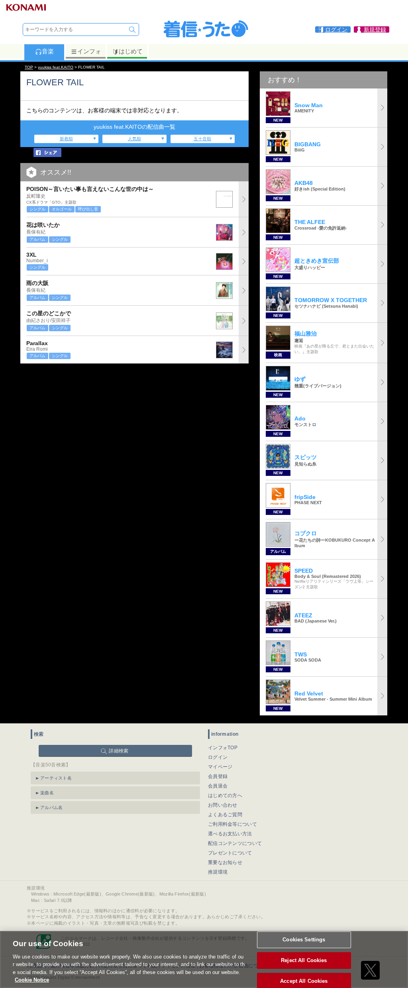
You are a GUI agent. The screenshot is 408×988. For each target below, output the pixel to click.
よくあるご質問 (225, 814)
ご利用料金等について (232, 824)
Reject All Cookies (304, 960)
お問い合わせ (222, 805)
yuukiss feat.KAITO (55, 67)
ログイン (218, 757)
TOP (29, 67)
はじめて (131, 51)
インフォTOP (222, 747)
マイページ (220, 767)
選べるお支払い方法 (230, 834)
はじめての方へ (225, 795)
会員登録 (218, 776)
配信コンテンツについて (235, 843)
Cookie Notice (32, 980)
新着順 (66, 138)
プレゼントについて (230, 853)
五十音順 (202, 138)
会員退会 (218, 786)
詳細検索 (118, 751)
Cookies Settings (303, 940)
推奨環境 (218, 872)
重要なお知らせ (225, 862)
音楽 (48, 51)
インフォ (89, 51)
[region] (204, 959)
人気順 (134, 138)
